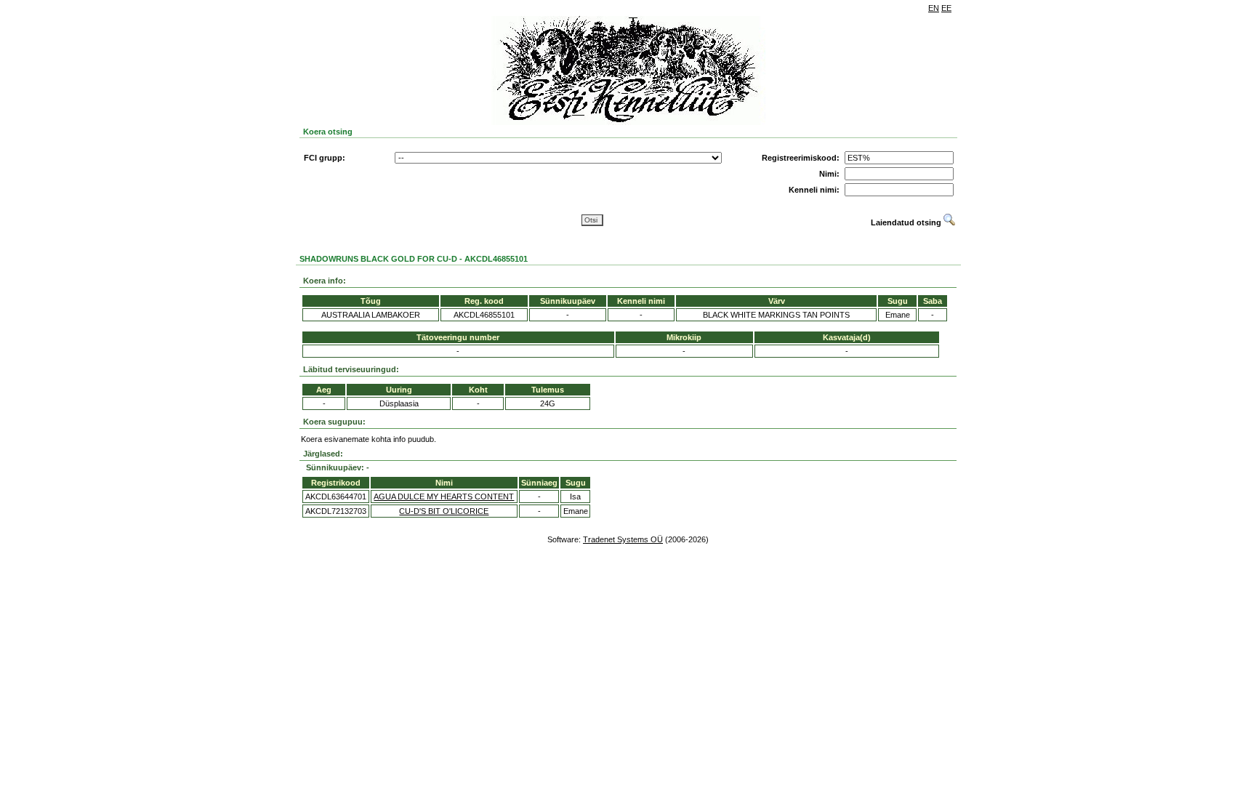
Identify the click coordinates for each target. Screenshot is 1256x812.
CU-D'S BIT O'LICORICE (443, 511)
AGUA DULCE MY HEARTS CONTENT (444, 496)
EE (946, 8)
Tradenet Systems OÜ (623, 539)
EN (933, 8)
